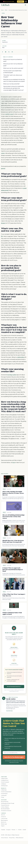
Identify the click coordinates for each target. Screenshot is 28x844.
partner (3, 168)
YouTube (19, 829)
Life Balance (3, 783)
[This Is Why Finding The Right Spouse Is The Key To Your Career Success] (14, 481)
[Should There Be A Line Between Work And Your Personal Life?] (14, 530)
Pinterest (13, 829)
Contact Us (3, 816)
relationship (20, 357)
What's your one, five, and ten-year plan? (13, 68)
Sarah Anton (5, 42)
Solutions (4, 799)
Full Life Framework (5, 782)
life (2, 236)
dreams (3, 223)
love (14, 462)
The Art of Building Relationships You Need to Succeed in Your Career (13, 516)
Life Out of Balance (5, 807)
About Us (3, 814)
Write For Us (3, 822)
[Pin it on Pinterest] (5, 51)
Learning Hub (3, 795)
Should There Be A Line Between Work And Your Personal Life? (13, 541)
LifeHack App (4, 789)
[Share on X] (9, 51)
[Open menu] (25, 5)
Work (6, 10)
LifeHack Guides (4, 778)
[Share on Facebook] (2, 51)
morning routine (11, 374)
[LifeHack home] (5, 5)
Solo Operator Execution (6, 810)
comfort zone (9, 114)
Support (2, 825)
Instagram (8, 829)
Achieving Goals (4, 785)
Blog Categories (4, 820)
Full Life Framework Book (6, 791)
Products (3, 788)
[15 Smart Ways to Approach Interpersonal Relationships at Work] (14, 556)
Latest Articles (4, 818)
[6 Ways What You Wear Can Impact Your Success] (14, 584)
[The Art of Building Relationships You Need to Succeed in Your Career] (14, 506)
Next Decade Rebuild (5, 808)
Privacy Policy (12, 837)
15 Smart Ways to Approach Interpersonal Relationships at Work (12, 569)
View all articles (9, 710)
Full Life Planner (4, 793)
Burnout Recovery (4, 801)
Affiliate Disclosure (19, 837)
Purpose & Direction (5, 805)
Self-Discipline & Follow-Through (7, 803)
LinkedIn (24, 829)
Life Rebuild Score (4, 780)
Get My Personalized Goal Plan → (14, 686)
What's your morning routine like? (11, 83)
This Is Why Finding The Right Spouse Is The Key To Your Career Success (13, 493)
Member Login (4, 824)
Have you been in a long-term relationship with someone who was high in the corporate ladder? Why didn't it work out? (13, 88)
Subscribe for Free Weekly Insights (14, 757)
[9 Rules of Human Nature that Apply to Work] (14, 605)
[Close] (26, 1)
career (3, 153)
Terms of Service (4, 837)
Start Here (4, 776)
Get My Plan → (20, 1)
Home (2, 10)
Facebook (3, 829)
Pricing (2, 797)
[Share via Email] (12, 51)
